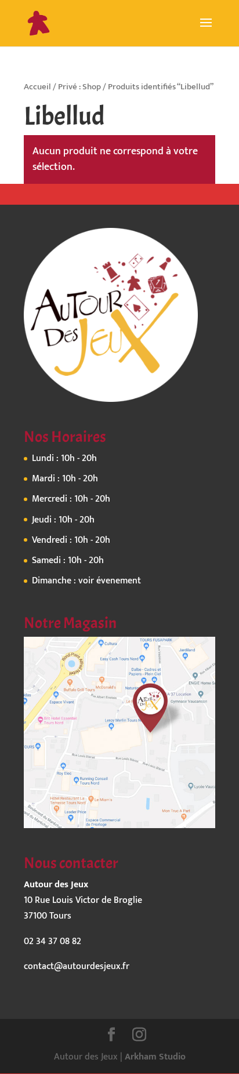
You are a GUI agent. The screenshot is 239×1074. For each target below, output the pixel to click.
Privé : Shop (79, 86)
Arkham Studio (155, 1057)
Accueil (37, 86)
